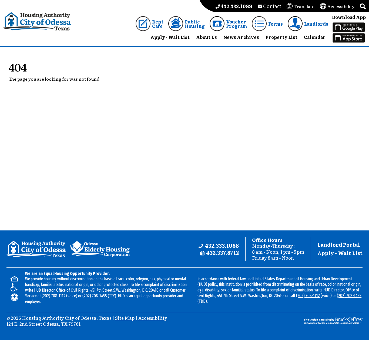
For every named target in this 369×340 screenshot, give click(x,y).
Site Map (125, 317)
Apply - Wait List (340, 253)
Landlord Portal (338, 245)
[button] (363, 6)
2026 (16, 317)
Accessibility (152, 317)
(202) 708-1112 (53, 295)
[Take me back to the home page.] (37, 21)
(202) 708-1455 (94, 295)
